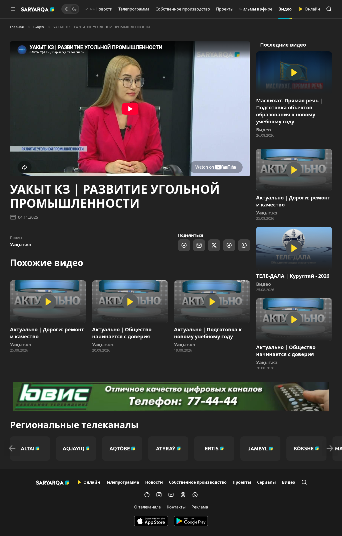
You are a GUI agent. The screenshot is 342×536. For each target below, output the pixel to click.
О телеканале (147, 507)
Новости (104, 9)
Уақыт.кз (20, 244)
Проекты (224, 9)
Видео (285, 9)
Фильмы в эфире (255, 9)
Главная (17, 27)
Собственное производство (182, 9)
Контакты (176, 507)
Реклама (200, 507)
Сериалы (266, 482)
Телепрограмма (133, 9)
